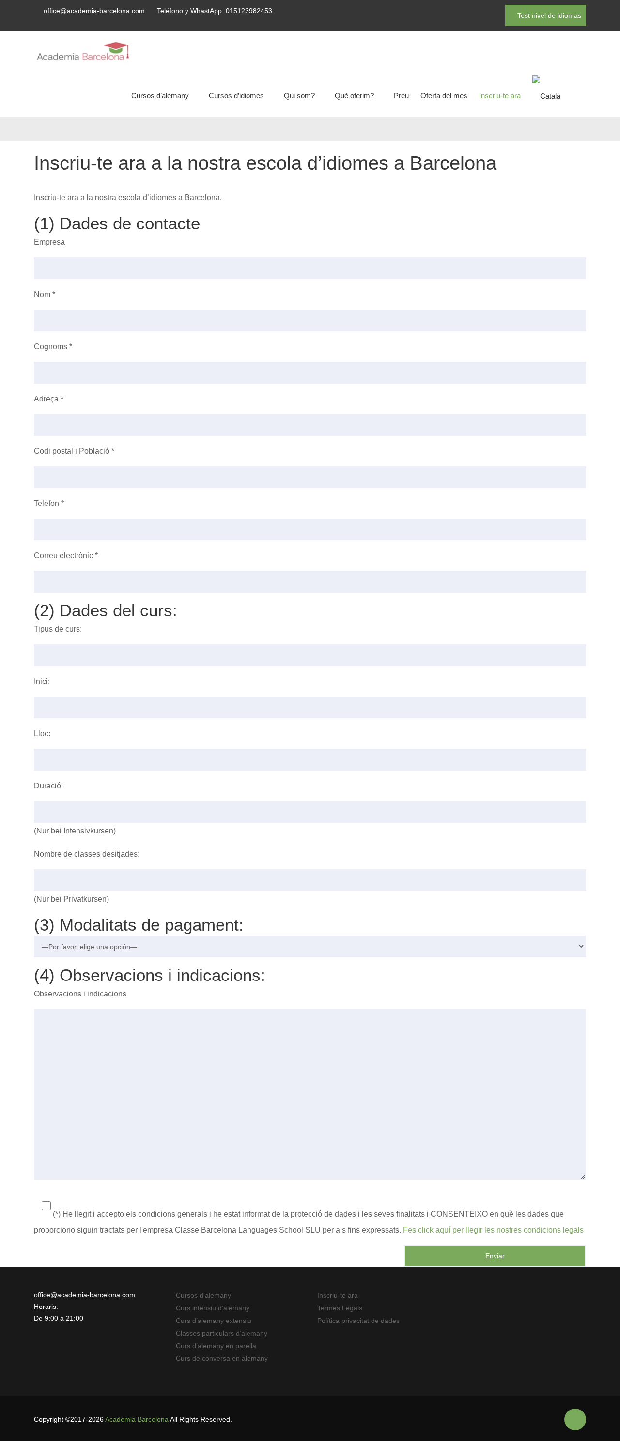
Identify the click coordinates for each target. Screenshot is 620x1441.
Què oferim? (354, 95)
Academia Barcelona (137, 1419)
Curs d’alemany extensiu (213, 1320)
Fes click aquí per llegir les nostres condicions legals (493, 1230)
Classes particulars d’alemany (221, 1333)
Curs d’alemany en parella (216, 1346)
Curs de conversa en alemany (222, 1358)
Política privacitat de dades (358, 1320)
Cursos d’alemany (160, 95)
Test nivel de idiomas (548, 15)
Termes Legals (339, 1308)
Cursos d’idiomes (236, 95)
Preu (401, 95)
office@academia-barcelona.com (94, 11)
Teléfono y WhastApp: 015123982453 (214, 11)
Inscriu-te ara (500, 95)
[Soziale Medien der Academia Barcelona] (575, 1420)
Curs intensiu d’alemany (212, 1308)
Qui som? (299, 95)
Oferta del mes (443, 95)
